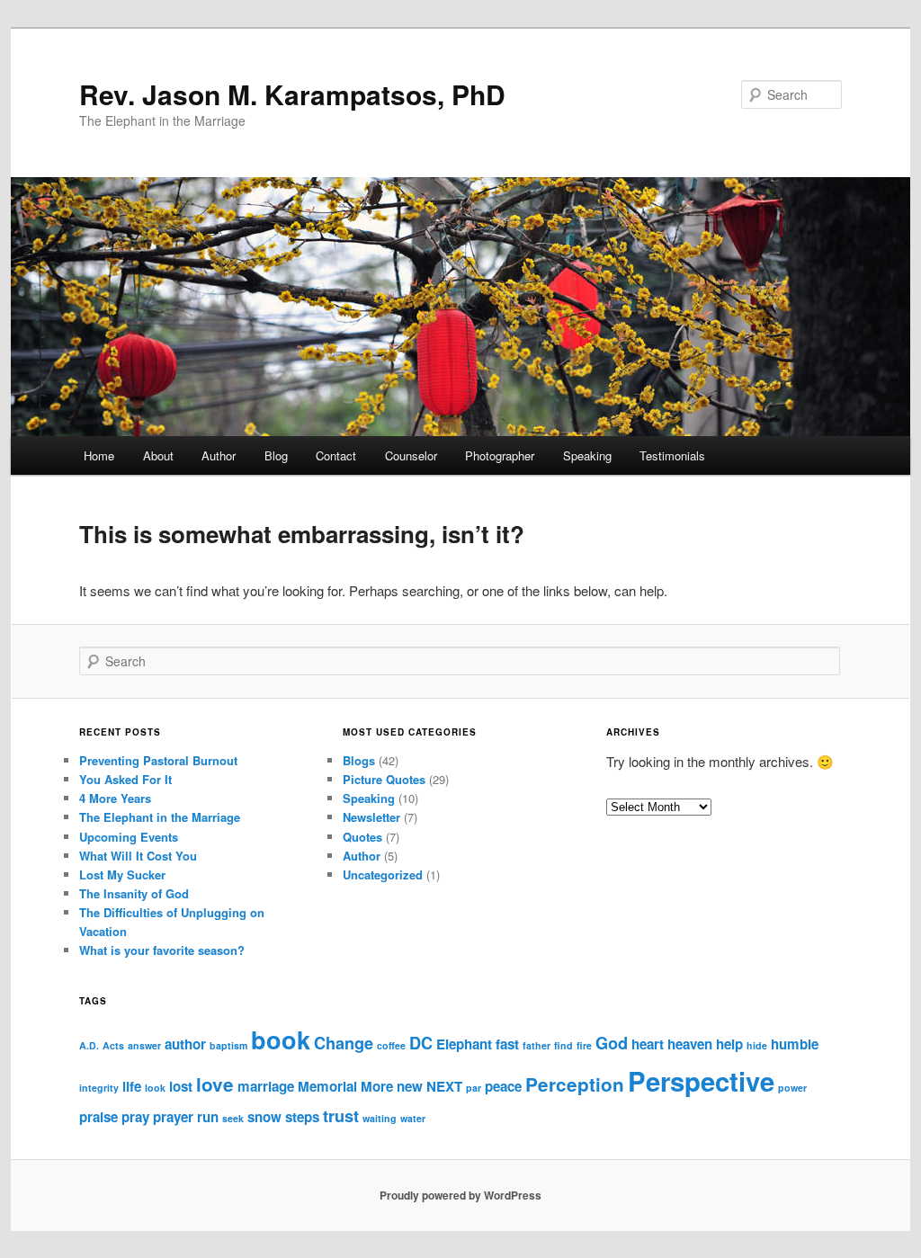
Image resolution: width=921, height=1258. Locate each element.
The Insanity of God (134, 893)
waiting (379, 1118)
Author (218, 455)
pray (135, 1117)
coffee (391, 1045)
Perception (574, 1084)
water (412, 1118)
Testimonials (672, 455)
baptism (228, 1045)
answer (144, 1045)
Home (99, 455)
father (536, 1045)
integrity (99, 1087)
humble (794, 1044)
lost (180, 1086)
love (215, 1084)
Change (343, 1042)
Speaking (587, 455)
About (158, 455)
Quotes (362, 836)
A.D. (89, 1045)
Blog (276, 455)
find (563, 1045)
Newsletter (371, 816)
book (280, 1039)
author (185, 1044)
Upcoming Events (128, 836)
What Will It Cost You (138, 855)
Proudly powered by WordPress (460, 1195)
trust (341, 1115)
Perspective (701, 1081)
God (611, 1042)
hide (757, 1045)
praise (98, 1117)
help (729, 1044)
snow (264, 1117)
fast (507, 1044)
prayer (173, 1117)
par (473, 1087)
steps (302, 1117)
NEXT (444, 1086)
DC (421, 1042)
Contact (336, 455)
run (208, 1117)
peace (503, 1086)
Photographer (499, 455)
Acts (113, 1045)
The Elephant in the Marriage (159, 816)
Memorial (327, 1086)
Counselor (411, 455)
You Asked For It (125, 779)
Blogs (359, 760)
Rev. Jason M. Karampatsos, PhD (292, 94)
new (410, 1086)
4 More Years (115, 798)
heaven (689, 1044)
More (377, 1086)
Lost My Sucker (122, 874)
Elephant (464, 1044)
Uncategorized (383, 874)
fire (584, 1045)
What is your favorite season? (162, 950)
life (131, 1086)
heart (647, 1044)
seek (233, 1118)
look (155, 1087)
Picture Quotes (384, 779)
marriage (265, 1086)
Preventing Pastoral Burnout (158, 760)
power (792, 1087)
